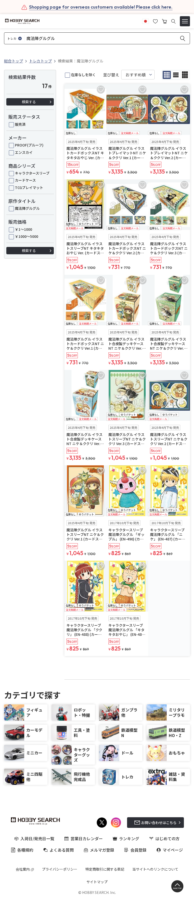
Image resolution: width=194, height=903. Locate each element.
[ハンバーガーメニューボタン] (185, 21)
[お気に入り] (155, 21)
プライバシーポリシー (59, 869)
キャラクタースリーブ (32, 173)
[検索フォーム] (173, 21)
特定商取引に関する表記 (104, 869)
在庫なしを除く (83, 74)
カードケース (25, 180)
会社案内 (23, 869)
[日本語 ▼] (145, 21)
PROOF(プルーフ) (29, 145)
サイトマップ (97, 881)
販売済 (20, 124)
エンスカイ (24, 152)
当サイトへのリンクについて (155, 869)
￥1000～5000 (26, 236)
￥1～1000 (23, 229)
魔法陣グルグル (27, 208)
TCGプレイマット (29, 187)
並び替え (111, 74)
